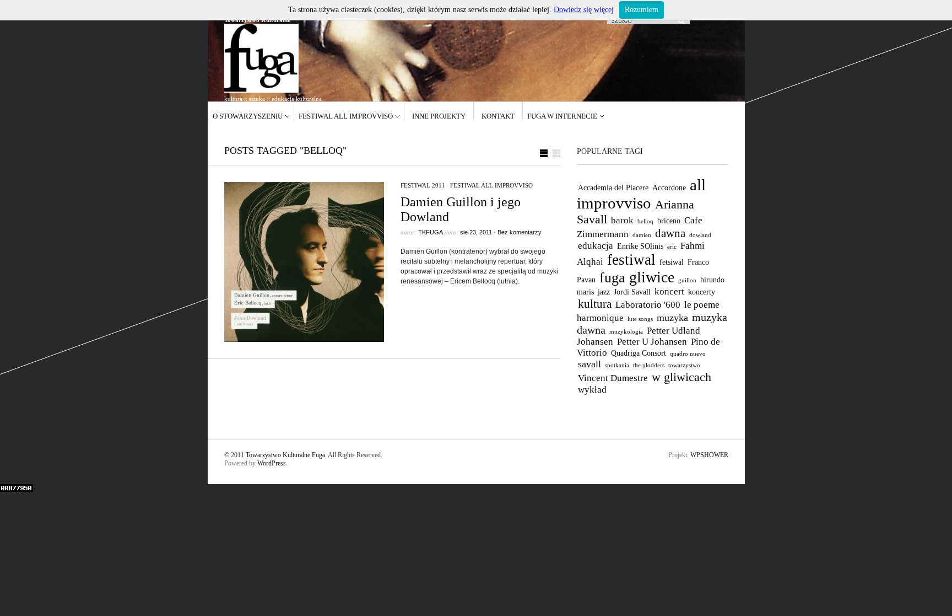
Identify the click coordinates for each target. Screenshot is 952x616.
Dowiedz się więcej (584, 10)
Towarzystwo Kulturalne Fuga (285, 455)
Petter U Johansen (652, 341)
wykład (592, 389)
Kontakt (498, 116)
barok (622, 220)
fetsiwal (671, 262)
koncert (669, 291)
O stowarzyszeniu (248, 116)
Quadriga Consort (638, 353)
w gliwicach (681, 377)
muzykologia (626, 332)
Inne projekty (439, 116)
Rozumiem (641, 10)
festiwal (631, 259)
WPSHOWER (709, 455)
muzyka (672, 317)
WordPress (271, 463)
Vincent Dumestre (613, 378)
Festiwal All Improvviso (491, 185)
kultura (595, 303)
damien (641, 235)
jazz (604, 291)
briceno (668, 220)
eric (672, 247)
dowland (700, 235)
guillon (687, 280)
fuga (612, 278)
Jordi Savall (632, 291)
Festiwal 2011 (423, 185)
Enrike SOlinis (640, 246)
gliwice (651, 277)
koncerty (701, 291)
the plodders (648, 365)
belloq (645, 221)
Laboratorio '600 (647, 304)
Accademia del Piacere (613, 187)
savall (589, 363)
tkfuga (430, 232)
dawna (670, 233)
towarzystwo (684, 365)
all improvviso (641, 194)
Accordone (669, 187)
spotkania (617, 365)
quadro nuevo (688, 354)
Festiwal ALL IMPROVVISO (346, 116)
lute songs (640, 319)
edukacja (595, 245)
